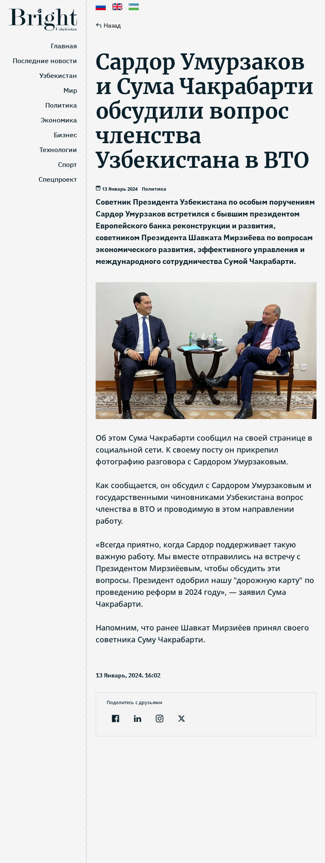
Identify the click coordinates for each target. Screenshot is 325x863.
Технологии (58, 149)
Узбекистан (58, 75)
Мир (70, 90)
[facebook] (115, 720)
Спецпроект (58, 179)
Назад (112, 25)
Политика (61, 105)
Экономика (59, 120)
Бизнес (65, 134)
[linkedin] (137, 720)
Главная (64, 46)
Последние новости (45, 60)
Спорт (67, 164)
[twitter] (181, 720)
